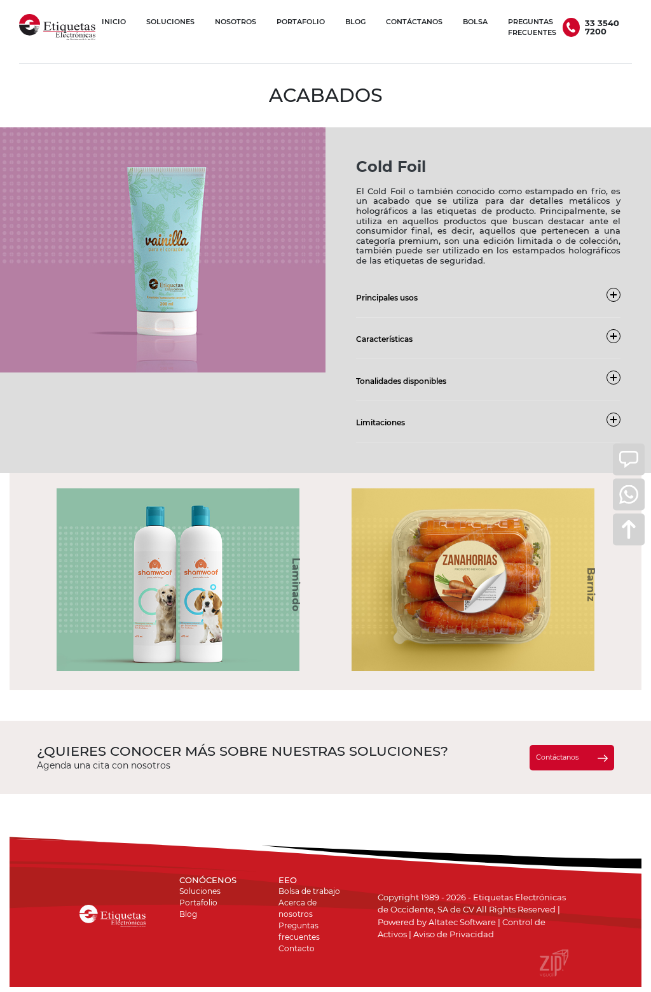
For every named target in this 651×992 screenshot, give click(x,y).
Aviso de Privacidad (453, 934)
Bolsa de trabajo (309, 891)
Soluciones (200, 891)
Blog (188, 914)
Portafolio (198, 902)
